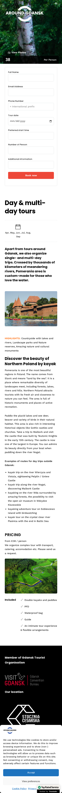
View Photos (18, 52)
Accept (31, 772)
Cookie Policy (19, 788)
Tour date (13, 115)
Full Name (13, 72)
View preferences (31, 781)
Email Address (15, 86)
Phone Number (16, 101)
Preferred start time (18, 130)
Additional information (20, 159)
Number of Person (17, 144)
